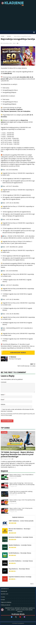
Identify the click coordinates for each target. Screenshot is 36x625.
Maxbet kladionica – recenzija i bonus (20, 545)
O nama (3, 597)
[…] (14, 467)
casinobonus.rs (5, 588)
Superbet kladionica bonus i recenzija (20, 577)
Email (2, 399)
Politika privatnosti (5, 605)
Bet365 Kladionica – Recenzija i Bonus (20, 553)
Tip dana (5, 427)
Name (3, 394)
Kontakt (3, 599)
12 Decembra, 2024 (7, 43)
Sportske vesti (4, 594)
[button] (34, 32)
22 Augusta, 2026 (6, 459)
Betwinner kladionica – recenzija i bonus (21, 537)
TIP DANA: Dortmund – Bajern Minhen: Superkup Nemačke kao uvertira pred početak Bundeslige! (17, 454)
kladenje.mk (4, 591)
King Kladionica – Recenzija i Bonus (19, 569)
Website (3, 404)
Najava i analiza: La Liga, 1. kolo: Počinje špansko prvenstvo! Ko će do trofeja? (20, 509)
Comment (3, 382)
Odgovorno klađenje (6, 602)
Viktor (14, 43)
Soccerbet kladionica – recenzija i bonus (21, 561)
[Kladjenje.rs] (13, 5)
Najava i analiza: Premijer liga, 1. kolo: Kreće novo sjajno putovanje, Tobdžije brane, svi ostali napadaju (21, 483)
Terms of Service (5, 415)
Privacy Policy (29, 413)
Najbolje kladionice (18, 517)
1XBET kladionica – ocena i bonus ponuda (21, 521)
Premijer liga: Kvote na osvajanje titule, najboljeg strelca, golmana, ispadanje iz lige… (20, 492)
